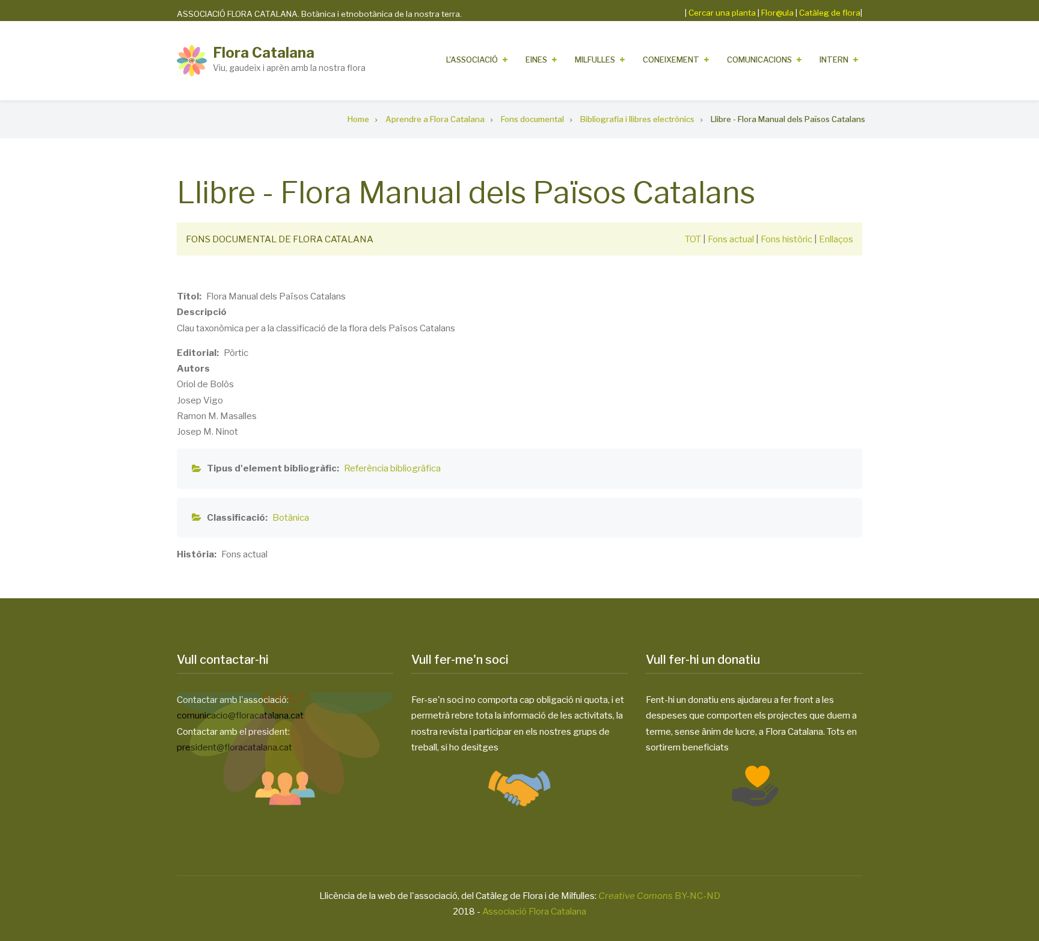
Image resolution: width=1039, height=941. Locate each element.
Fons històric (786, 239)
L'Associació (472, 59)
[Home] (192, 60)
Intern (834, 59)
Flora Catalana (263, 52)
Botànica (290, 517)
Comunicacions (759, 59)
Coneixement (671, 59)
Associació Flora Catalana (534, 911)
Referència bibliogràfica (392, 468)
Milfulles (595, 59)
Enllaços (836, 239)
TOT (693, 239)
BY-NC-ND (659, 895)
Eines (536, 59)
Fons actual (731, 239)
